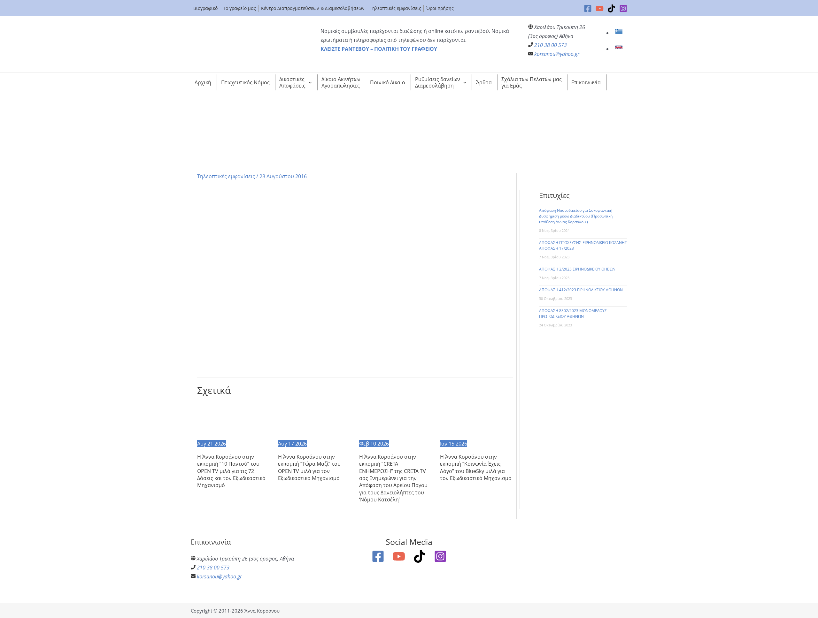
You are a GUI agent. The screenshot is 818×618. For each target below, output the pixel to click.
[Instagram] (623, 8)
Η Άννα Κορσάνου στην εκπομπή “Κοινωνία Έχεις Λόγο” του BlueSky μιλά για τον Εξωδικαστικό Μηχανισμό (476, 467)
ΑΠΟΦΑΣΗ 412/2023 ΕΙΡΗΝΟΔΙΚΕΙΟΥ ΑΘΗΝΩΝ (581, 290)
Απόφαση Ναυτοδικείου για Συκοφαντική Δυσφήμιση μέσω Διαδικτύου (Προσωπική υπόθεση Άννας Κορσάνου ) (576, 216)
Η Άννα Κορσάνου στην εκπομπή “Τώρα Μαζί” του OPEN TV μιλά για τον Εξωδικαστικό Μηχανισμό (309, 467)
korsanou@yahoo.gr (556, 53)
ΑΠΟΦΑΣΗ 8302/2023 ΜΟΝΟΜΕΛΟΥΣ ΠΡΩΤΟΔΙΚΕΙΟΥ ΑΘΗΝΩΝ (573, 313)
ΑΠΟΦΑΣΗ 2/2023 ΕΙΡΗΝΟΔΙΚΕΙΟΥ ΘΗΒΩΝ (577, 269)
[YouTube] (600, 8)
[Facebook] (588, 8)
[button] (308, 82)
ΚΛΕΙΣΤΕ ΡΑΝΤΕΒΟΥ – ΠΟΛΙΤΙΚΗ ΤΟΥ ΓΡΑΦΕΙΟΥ (378, 48)
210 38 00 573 (550, 45)
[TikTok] (611, 8)
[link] (619, 32)
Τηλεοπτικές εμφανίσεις (226, 176)
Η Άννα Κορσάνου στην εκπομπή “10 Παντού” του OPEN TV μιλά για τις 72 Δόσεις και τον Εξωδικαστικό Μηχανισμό (231, 471)
